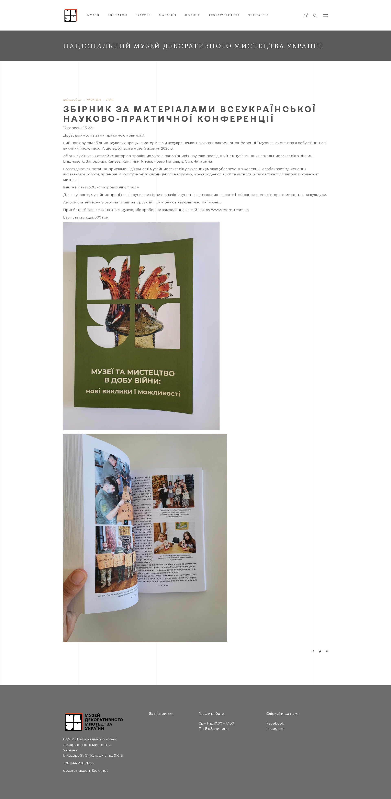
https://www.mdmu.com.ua (224, 210)
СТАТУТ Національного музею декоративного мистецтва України (90, 744)
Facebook (275, 723)
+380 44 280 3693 (78, 763)
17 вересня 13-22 (77, 128)
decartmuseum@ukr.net (85, 770)
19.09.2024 (93, 99)
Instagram (275, 729)
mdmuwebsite (72, 99)
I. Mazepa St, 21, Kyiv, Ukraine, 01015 (93, 755)
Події (109, 99)
